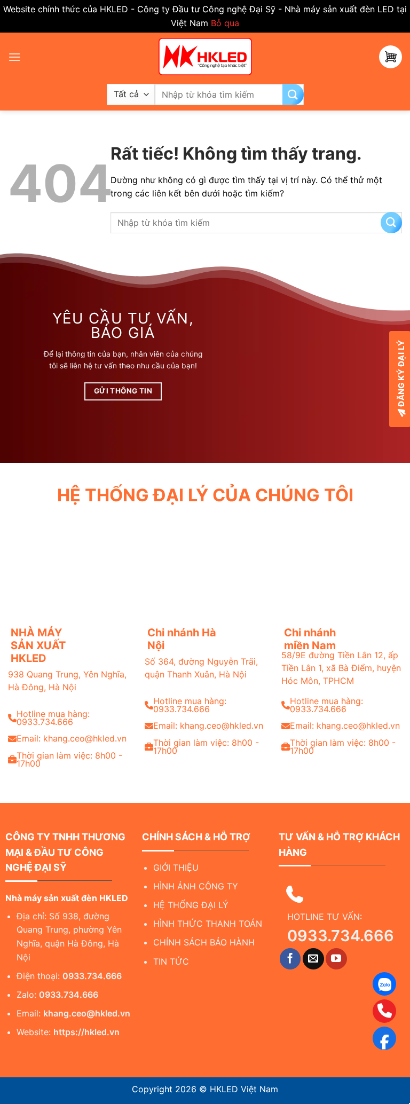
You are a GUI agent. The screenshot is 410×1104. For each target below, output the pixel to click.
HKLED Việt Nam (244, 1089)
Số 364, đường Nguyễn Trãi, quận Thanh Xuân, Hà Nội (201, 668)
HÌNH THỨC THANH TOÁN (207, 923)
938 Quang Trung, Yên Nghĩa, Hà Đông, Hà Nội (67, 681)
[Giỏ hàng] (390, 57)
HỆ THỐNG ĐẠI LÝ (190, 905)
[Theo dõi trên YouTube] (336, 958)
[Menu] (14, 57)
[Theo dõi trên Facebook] (290, 958)
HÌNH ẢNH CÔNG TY (195, 886)
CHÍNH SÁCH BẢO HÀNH (204, 942)
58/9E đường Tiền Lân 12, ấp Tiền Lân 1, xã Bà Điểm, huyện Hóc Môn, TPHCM (341, 668)
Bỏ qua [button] (225, 23)
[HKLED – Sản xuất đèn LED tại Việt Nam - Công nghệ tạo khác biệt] (205, 57)
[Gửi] (293, 94)
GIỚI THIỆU (176, 867)
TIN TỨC (171, 961)
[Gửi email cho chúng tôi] (313, 958)
